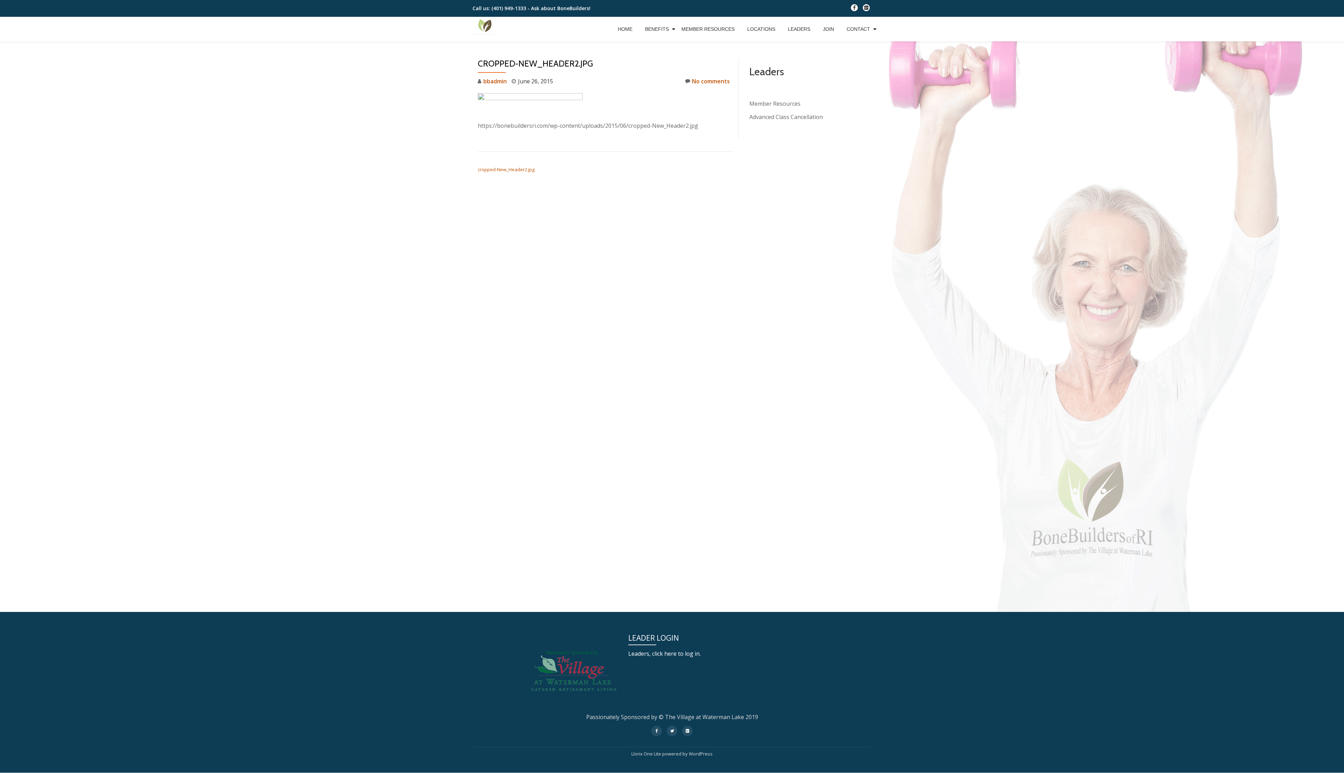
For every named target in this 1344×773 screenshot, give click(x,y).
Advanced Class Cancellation (786, 117)
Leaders (799, 29)
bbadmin (495, 81)
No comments (711, 81)
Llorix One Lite (646, 754)
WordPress (701, 754)
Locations (761, 29)
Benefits (657, 29)
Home (625, 29)
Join (828, 29)
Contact (858, 29)
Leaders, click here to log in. (664, 653)
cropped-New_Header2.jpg (506, 169)
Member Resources (708, 29)
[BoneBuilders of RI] (486, 29)
